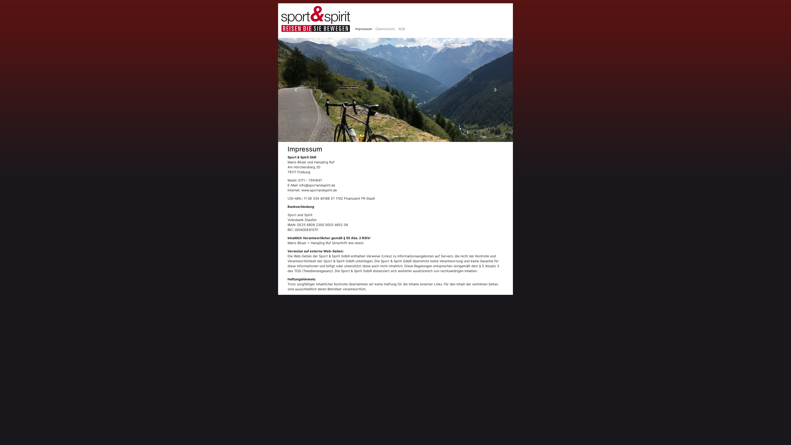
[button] (295, 90)
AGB (401, 29)
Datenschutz (385, 29)
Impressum (363, 29)
